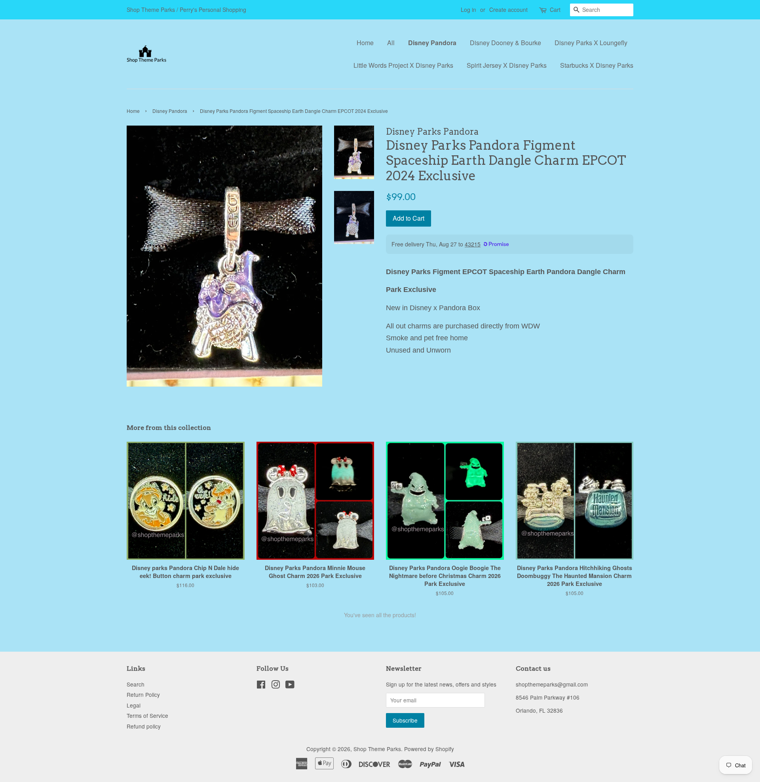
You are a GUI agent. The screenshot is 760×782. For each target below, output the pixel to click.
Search (135, 684)
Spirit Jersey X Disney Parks (507, 65)
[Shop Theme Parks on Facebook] (261, 686)
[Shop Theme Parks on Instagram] (275, 686)
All (391, 42)
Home (365, 42)
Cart (555, 9)
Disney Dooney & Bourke (505, 42)
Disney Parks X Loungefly (591, 42)
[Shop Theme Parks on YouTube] (289, 686)
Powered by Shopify (429, 749)
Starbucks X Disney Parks (596, 65)
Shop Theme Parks (377, 749)
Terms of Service (147, 715)
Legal (134, 705)
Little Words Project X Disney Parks (403, 65)
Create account (508, 9)
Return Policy (143, 694)
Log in (468, 9)
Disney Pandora (432, 42)
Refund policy (144, 726)
